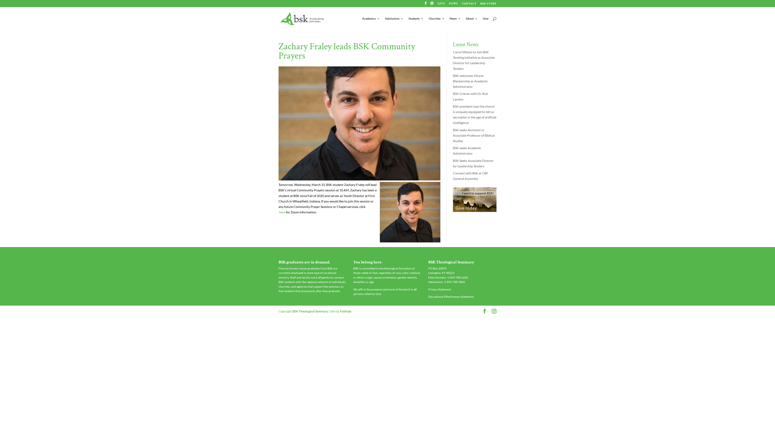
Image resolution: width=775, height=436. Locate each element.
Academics (369, 18)
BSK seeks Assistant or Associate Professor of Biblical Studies (474, 135)
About (470, 18)
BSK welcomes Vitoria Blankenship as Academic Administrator (470, 81)
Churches (435, 18)
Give (441, 3)
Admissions (392, 18)
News (453, 3)
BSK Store (488, 3)
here (282, 212)
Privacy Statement (439, 289)
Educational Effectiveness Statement (451, 296)
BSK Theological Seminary (310, 311)
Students (414, 18)
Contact (469, 3)
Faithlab (345, 311)
